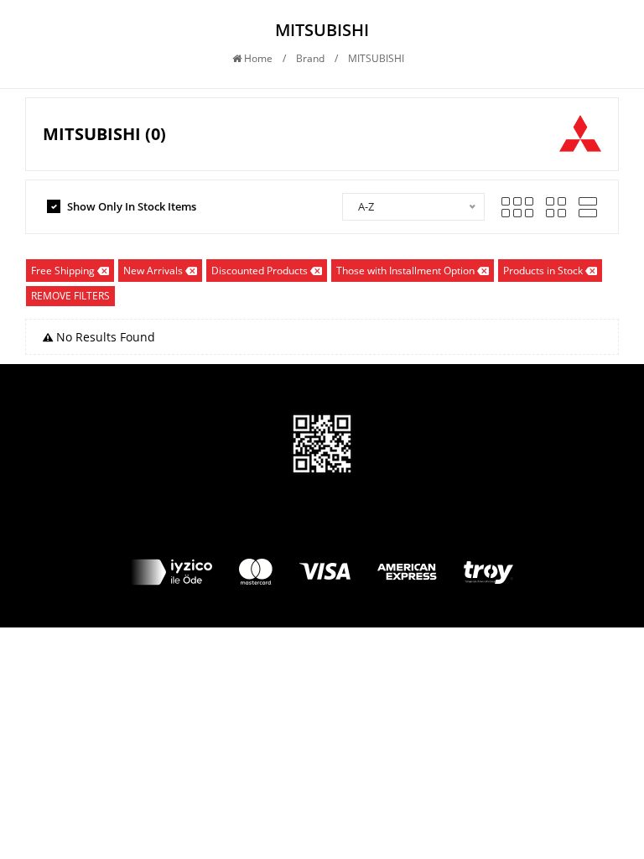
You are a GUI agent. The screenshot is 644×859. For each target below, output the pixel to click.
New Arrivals (153, 270)
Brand (310, 58)
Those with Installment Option (405, 270)
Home (257, 58)
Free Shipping (63, 270)
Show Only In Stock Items (131, 206)
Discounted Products (259, 270)
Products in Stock (543, 270)
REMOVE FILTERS (70, 296)
